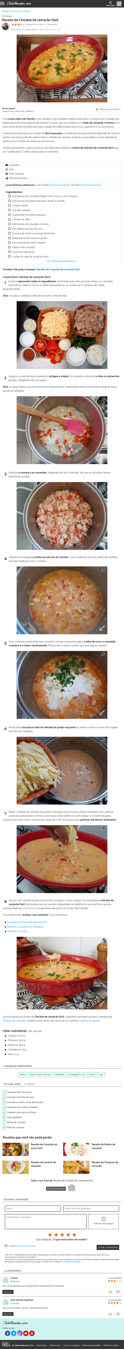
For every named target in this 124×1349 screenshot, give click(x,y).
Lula (101, 1075)
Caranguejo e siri (76, 1075)
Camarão (26, 11)
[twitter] (13, 1333)
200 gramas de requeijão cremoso (30, 224)
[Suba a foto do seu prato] (71, 1188)
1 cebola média (19, 205)
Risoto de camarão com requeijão (25, 927)
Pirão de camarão (15, 1127)
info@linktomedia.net (71, 1261)
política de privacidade (27, 1246)
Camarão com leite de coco (20, 1097)
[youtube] (26, 1333)
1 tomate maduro (20, 210)
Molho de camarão (17, 931)
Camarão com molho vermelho (22, 1107)
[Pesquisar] (120, 3)
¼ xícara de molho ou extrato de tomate (33, 233)
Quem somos (41, 1345)
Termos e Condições (71, 1345)
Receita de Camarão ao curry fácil (44, 1146)
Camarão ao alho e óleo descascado (26, 922)
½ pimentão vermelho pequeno (28, 215)
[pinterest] (32, 1333)
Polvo (92, 1075)
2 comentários (51, 24)
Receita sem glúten (60, 185)
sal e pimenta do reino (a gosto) (28, 243)
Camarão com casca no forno (21, 1112)
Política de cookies (110, 1345)
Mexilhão (59, 1075)
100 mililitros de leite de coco (27, 229)
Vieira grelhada (14, 1117)
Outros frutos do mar (40, 1075)
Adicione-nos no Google (109, 109)
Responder (8, 1292)
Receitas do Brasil (91, 185)
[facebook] (7, 1333)
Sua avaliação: (44, 1239)
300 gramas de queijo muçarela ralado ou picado (38, 201)
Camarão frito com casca (19, 1092)
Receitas (5, 11)
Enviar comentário (107, 1247)
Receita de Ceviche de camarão (43, 1164)
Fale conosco (55, 1345)
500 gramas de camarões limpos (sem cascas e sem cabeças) (44, 196)
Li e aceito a (22, 1246)
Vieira (22, 1075)
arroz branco (29, 908)
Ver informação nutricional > (62, 261)
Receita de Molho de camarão (103, 1146)
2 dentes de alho (20, 219)
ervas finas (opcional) (22, 252)
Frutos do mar (15, 11)
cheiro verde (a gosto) (23, 247)
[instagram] (19, 1333)
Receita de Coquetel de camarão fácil (58, 269)
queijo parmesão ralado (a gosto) (29, 238)
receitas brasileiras (90, 1020)
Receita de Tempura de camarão (105, 1164)
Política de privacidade (91, 1345)
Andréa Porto (19, 29)
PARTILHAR (110, 5)
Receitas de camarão (14, 1020)
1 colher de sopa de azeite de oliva (30, 257)
